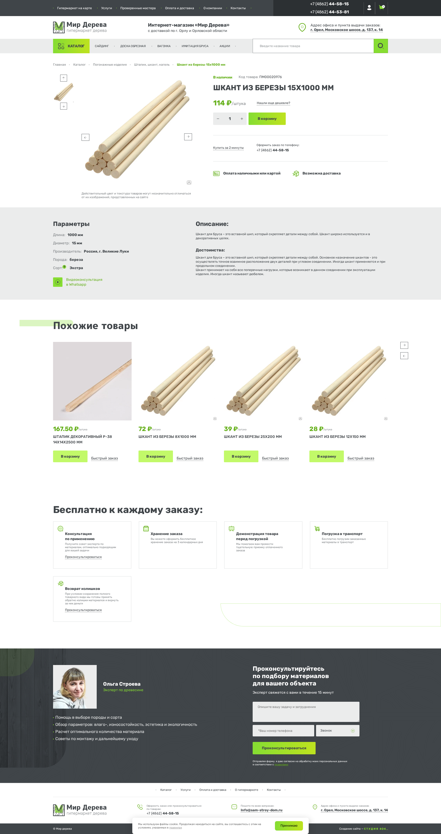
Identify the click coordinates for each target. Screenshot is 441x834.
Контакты (238, 8)
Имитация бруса (195, 46)
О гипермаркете (246, 790)
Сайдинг (102, 46)
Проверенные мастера (138, 8)
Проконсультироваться (83, 557)
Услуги (106, 8)
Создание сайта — (351, 828)
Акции (225, 46)
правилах (175, 827)
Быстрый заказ (104, 458)
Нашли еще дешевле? (273, 103)
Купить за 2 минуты (228, 148)
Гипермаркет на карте (74, 8)
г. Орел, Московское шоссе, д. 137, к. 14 (347, 30)
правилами (281, 764)
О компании (213, 8)
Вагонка (164, 46)
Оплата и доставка (179, 8)
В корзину (70, 456)
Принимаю (288, 826)
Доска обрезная (133, 46)
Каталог (76, 46)
